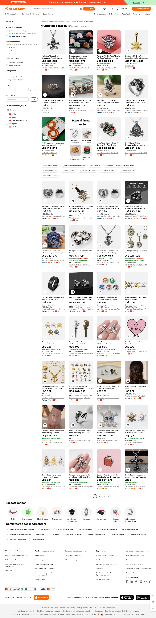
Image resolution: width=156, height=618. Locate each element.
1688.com (54, 608)
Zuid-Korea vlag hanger (88, 171)
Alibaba (43, 22)
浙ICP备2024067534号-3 (136, 614)
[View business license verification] (99, 614)
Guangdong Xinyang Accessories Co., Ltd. (109, 398)
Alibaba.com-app (111, 597)
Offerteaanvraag (71, 560)
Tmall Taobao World (67, 608)
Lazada (78, 608)
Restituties (99, 568)
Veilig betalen (39, 555)
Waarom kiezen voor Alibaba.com (16, 555)
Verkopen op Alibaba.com (135, 555)
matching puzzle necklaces (65, 529)
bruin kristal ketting (86, 529)
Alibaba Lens (9, 597)
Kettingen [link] (89, 22)
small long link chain (50, 171)
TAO (95, 608)
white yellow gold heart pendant (74, 165)
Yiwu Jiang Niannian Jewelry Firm (108, 309)
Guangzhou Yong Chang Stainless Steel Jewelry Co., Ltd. (81, 309)
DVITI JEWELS (47, 110)
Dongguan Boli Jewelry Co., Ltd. (136, 153)
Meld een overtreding (103, 579)
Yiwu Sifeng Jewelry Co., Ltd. (79, 68)
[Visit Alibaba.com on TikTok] (150, 581)
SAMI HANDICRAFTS (49, 153)
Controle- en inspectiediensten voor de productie (46, 574)
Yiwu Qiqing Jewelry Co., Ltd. (107, 440)
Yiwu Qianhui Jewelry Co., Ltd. (79, 398)
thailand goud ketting (51, 176)
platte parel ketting (109, 171)
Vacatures (8, 570)
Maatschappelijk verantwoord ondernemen (15, 565)
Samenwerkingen (132, 573)
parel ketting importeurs (139, 534)
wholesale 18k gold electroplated (20, 534)
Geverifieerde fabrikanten (74, 555)
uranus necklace (69, 171)
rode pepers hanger (128, 171)
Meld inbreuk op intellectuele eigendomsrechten (105, 574)
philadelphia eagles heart (74, 534)
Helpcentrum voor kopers (104, 555)
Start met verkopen (132, 560)
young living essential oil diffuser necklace (120, 165)
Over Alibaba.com (11, 551)
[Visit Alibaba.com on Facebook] (127, 581)
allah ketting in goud (50, 165)
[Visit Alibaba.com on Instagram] (140, 581)
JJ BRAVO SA (129, 66)
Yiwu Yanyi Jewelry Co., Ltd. (106, 68)
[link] (153, 596)
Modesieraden (77, 22)
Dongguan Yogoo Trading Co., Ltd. (136, 216)
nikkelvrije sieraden (118, 534)
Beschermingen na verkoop (44, 568)
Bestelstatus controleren (135, 564)
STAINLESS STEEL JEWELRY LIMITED (81, 110)
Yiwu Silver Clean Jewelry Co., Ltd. (81, 265)
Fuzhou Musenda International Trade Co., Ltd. (81, 440)
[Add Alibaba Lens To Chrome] (41, 597)
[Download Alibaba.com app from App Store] (127, 597)
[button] (80, 8)
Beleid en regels (40, 579)
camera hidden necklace (97, 534)
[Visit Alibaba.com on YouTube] (145, 581)
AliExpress (45, 608)
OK (34, 89)
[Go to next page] (109, 496)
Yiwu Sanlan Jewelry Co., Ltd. (135, 396)
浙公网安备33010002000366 (115, 614)
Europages (111, 608)
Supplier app (79, 597)
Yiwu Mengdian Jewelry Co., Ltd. (53, 68)
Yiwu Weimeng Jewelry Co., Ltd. (136, 265)
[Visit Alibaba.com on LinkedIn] (131, 581)
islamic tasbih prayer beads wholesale (22, 529)
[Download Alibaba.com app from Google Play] (143, 597)
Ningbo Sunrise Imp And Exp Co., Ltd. (53, 442)
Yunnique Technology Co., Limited (109, 110)
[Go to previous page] (81, 496)
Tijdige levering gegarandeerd (45, 564)
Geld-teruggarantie (41, 560)
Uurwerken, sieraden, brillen (59, 22)
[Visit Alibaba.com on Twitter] (136, 581)
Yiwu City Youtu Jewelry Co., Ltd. (80, 218)
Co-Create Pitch (10, 560)
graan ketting (55, 534)
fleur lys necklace (38, 539)
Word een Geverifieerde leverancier (138, 568)
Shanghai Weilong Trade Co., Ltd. (136, 352)
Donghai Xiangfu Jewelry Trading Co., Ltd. (53, 260)
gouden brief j (45, 529)
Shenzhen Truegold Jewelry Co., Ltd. (53, 309)
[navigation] (22, 259)
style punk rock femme (130, 529)
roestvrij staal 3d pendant (18, 539)
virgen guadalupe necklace (108, 529)
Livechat (98, 560)
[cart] (112, 9)
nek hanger (41, 534)
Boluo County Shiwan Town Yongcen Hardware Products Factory (109, 486)
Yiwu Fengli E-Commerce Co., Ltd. (53, 398)
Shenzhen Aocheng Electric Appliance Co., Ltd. (109, 153)
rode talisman (95, 165)
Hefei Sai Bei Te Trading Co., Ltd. (108, 262)
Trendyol (102, 608)
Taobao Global (87, 608)
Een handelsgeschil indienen (105, 564)
